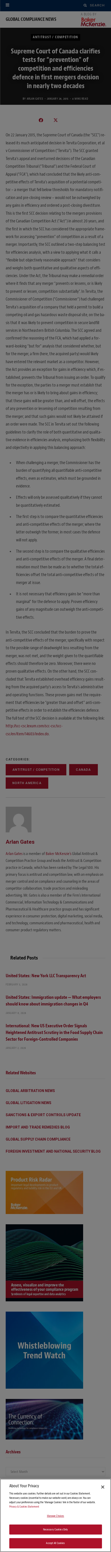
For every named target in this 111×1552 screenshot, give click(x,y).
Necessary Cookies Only (55, 1529)
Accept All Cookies (55, 1543)
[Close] (102, 1487)
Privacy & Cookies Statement (24, 1507)
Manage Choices (55, 1516)
